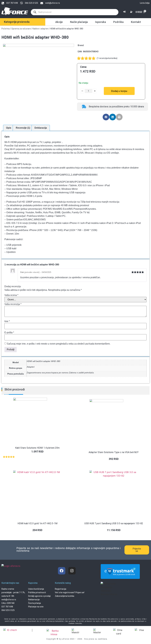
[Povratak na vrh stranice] (146, 633)
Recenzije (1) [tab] (23, 128)
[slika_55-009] (38, 79)
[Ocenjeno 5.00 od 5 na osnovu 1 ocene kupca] (37, 457)
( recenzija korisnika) (107, 58)
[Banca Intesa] (54, 632)
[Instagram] (72, 570)
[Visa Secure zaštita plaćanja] (32, 630)
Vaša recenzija (12, 304)
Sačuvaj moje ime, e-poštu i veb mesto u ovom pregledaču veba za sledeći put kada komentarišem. (58, 344)
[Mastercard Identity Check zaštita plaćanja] (10, 630)
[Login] (124, 12)
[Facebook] (61, 570)
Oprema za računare (21, 28)
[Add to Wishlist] (80, 91)
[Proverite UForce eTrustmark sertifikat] (120, 576)
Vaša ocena (11, 295)
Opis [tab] (8, 128)
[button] (106, 117)
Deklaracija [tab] (41, 128)
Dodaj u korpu (119, 90)
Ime (7, 321)
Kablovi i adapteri (41, 28)
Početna (5, 28)
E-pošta (9, 332)
